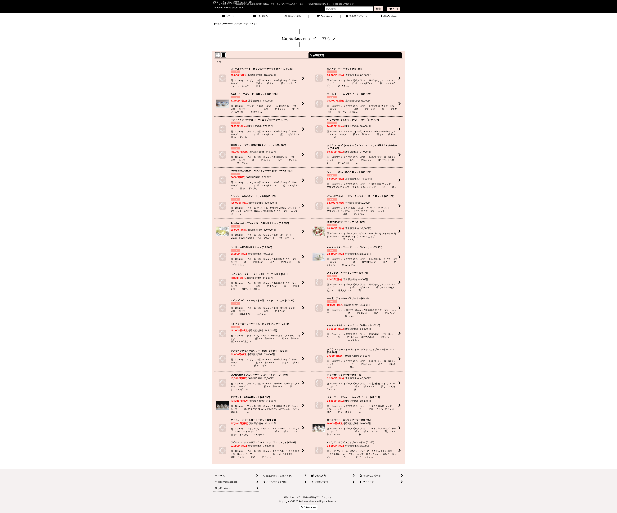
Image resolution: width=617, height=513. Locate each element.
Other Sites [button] (309, 507)
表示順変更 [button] (318, 55)
